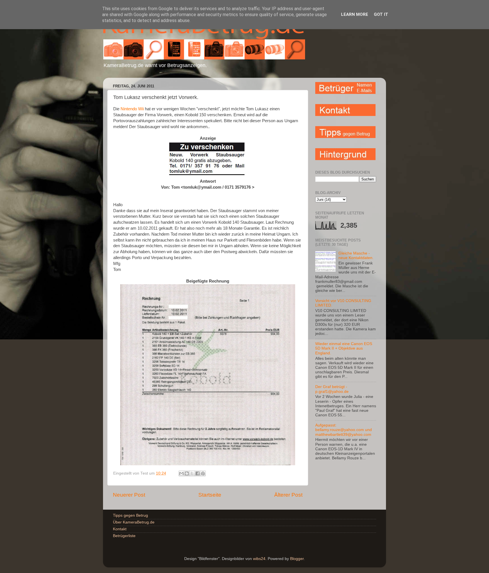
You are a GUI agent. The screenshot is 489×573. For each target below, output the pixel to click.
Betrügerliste (124, 536)
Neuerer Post (129, 495)
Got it (381, 14)
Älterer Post (288, 495)
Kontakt (119, 529)
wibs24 (259, 559)
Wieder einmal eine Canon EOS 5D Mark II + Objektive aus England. (343, 348)
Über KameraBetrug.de (134, 522)
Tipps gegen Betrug (130, 515)
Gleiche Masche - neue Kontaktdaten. (356, 255)
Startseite (209, 495)
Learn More (354, 14)
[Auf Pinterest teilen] (203, 473)
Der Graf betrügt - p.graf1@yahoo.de (332, 389)
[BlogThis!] (187, 473)
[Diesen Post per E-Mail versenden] (181, 473)
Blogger (297, 559)
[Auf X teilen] (192, 473)
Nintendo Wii (131, 109)
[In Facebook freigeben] (197, 473)
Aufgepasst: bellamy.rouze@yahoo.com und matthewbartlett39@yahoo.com (343, 429)
